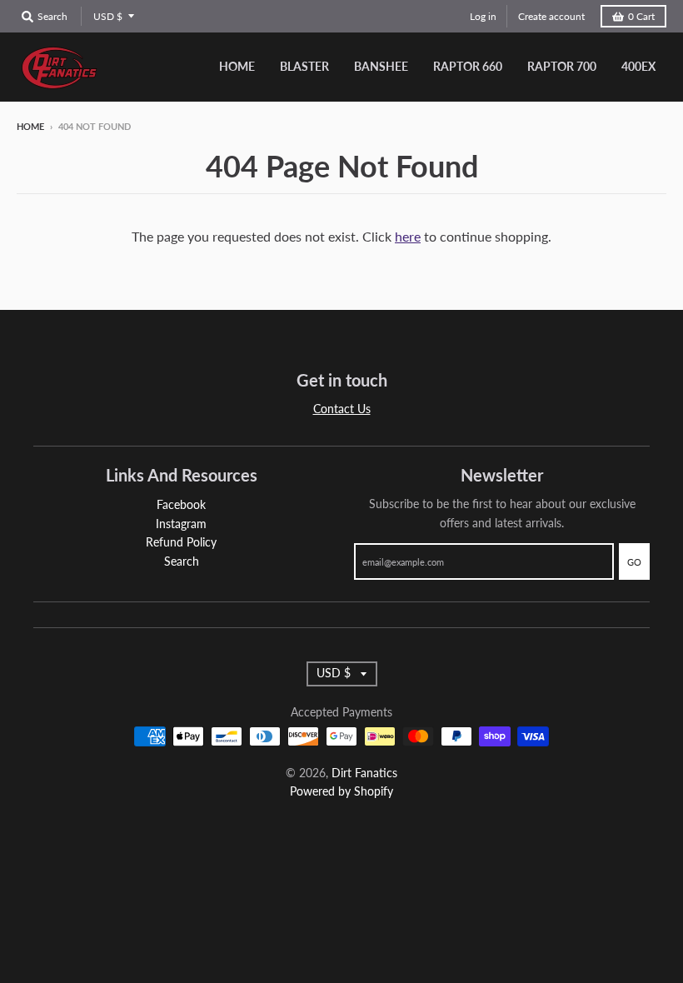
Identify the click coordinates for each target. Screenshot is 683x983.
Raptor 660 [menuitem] (467, 66)
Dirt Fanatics (364, 773)
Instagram (181, 523)
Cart (641, 16)
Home (30, 126)
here (408, 236)
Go (634, 561)
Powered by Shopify (341, 791)
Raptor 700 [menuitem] (561, 66)
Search (181, 561)
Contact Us (342, 409)
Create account (551, 16)
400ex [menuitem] (638, 66)
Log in (483, 16)
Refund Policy (181, 542)
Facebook (181, 504)
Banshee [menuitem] (381, 66)
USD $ (107, 16)
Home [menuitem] (237, 66)
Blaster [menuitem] (304, 66)
